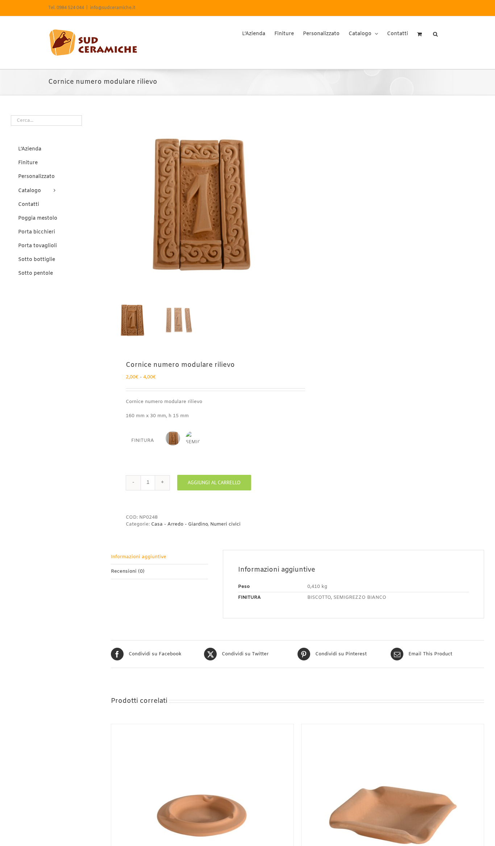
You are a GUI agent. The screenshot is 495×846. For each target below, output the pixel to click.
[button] (435, 31)
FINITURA (142, 440)
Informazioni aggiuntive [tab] (138, 557)
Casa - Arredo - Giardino (179, 524)
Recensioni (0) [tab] (128, 571)
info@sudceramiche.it (113, 8)
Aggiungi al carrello (214, 482)
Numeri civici (225, 524)
